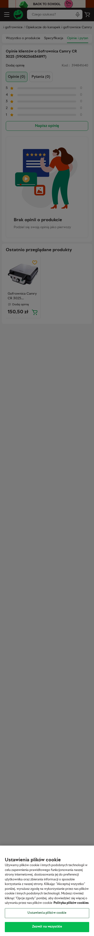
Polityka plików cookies (71, 903)
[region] (47, 891)
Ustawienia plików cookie (46, 913)
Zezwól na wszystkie (47, 926)
